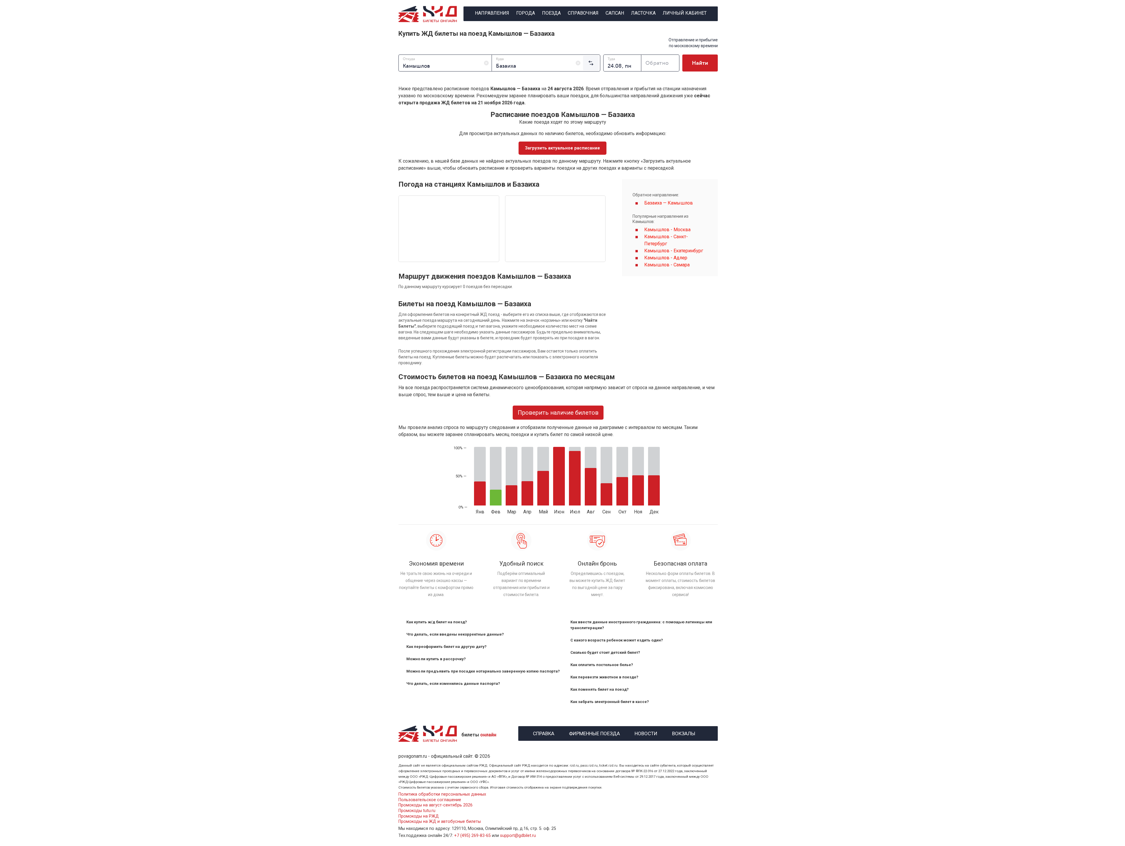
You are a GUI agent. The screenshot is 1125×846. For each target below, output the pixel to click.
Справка (543, 733)
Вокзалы (683, 733)
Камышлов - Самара (667, 265)
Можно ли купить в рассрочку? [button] (436, 659)
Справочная (583, 13)
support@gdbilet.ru (518, 835)
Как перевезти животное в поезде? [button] (604, 677)
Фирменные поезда (594, 733)
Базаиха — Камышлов (668, 203)
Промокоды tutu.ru (416, 810)
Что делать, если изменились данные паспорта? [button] (453, 683)
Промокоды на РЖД (418, 816)
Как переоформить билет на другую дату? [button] (446, 646)
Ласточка (643, 13)
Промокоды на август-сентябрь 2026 (435, 805)
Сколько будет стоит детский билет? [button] (605, 652)
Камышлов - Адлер (665, 258)
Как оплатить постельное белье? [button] (601, 665)
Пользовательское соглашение (429, 799)
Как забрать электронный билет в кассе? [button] (609, 701)
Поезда (551, 13)
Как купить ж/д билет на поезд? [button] (436, 622)
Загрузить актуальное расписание (562, 148)
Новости (646, 733)
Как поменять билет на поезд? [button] (599, 689)
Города (525, 13)
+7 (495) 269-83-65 (472, 835)
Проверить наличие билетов (558, 412)
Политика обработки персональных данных (442, 794)
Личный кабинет (685, 13)
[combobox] (445, 63)
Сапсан (615, 13)
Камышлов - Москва (667, 229)
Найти (700, 63)
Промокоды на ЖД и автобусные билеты (439, 821)
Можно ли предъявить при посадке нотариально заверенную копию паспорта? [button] (483, 671)
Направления (492, 13)
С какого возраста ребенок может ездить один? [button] (616, 640)
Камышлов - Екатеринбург (673, 250)
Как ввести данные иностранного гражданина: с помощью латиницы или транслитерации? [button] (641, 625)
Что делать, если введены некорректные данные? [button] (455, 634)
